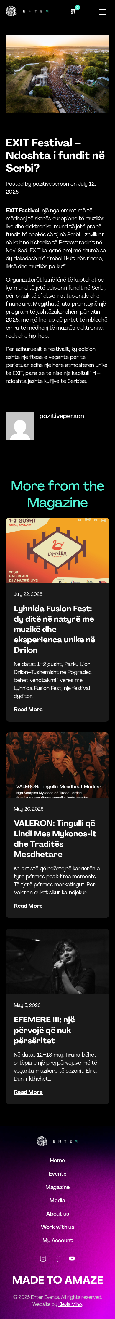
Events (57, 1173)
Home (57, 1160)
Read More (28, 709)
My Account (57, 1240)
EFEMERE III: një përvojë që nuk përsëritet (44, 1029)
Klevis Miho (70, 1304)
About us (57, 1213)
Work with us (57, 1227)
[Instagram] (43, 1259)
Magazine (57, 1187)
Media (57, 1200)
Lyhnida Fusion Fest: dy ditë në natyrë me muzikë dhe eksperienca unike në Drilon (54, 629)
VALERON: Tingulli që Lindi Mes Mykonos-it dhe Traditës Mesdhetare (55, 838)
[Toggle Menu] (103, 12)
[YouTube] (72, 1259)
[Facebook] (57, 1259)
